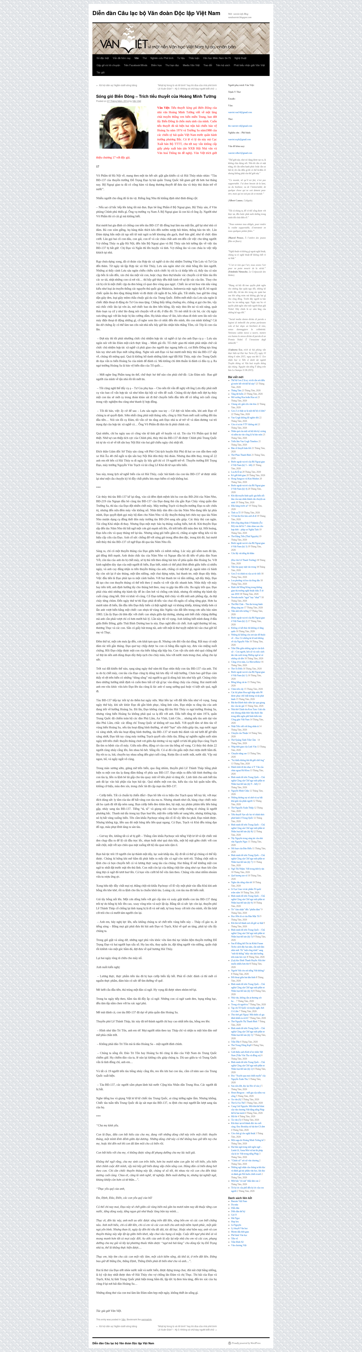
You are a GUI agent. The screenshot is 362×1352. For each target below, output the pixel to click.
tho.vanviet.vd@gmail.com (240, 126)
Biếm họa (156, 65)
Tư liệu (181, 58)
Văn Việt (136, 101)
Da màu (234, 1204)
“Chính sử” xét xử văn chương (245, 1160)
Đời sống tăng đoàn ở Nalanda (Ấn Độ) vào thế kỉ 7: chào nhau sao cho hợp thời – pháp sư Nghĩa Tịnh (247, 526)
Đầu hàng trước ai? (239, 506)
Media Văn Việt (191, 65)
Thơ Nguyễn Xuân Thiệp (242, 807)
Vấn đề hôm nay (122, 58)
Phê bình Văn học (239, 1235)
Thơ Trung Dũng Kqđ (241, 1045)
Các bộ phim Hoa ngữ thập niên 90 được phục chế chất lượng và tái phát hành (247, 695)
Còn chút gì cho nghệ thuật (243, 1133)
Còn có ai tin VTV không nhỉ (244, 424)
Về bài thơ (243, 516)
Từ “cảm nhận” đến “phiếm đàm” (246, 909)
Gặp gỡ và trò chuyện (108, 65)
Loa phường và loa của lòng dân (245, 580)
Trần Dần (235, 1041)
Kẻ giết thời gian (238, 475)
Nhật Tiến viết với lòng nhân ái (245, 726)
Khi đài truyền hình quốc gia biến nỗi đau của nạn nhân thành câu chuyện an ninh (248, 499)
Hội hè (234, 1116)
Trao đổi (207, 65)
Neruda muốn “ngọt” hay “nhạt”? (246, 597)
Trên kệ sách (223, 65)
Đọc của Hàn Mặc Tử (245, 916)
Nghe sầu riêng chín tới (241, 882)
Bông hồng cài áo (239, 682)
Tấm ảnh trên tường (240, 611)
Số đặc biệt (103, 58)
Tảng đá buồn (237, 394)
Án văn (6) (236, 1099)
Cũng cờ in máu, (246, 662)
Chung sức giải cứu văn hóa (243, 404)
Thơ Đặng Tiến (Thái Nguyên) (244, 536)
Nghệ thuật (240, 58)
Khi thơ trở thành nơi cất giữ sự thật (247, 923)
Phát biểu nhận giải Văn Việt (249, 65)
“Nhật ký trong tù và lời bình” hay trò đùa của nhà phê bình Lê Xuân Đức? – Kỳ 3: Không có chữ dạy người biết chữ (187, 86)
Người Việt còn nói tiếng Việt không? (248, 970)
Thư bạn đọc (172, 65)
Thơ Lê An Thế (238, 1103)
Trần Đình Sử (237, 1242)
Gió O (234, 1214)
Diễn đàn (235, 1208)
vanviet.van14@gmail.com (240, 112)
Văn (136, 58)
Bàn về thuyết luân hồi (241, 448)
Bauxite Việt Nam (239, 1201)
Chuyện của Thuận (239, 733)
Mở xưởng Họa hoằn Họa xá (244, 397)
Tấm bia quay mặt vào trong (243, 567)
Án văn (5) (236, 1120)
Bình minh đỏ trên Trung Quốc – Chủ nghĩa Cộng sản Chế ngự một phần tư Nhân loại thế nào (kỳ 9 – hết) (248, 780)
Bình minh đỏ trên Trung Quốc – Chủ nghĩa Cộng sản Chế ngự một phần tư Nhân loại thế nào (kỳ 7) (248, 858)
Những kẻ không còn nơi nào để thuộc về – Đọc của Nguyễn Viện (248, 638)
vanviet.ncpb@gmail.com (239, 139)
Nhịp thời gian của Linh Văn (244, 746)
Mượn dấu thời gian (240, 1231)
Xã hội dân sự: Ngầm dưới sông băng (116, 85)
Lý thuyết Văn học (239, 1228)
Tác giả (100, 72)
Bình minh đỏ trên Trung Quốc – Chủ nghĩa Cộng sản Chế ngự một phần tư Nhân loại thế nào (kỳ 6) (248, 899)
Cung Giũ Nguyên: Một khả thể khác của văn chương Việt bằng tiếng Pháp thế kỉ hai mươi (247, 1109)
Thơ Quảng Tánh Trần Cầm (244, 740)
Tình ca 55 (236, 512)
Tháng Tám (236, 390)
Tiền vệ (234, 1238)
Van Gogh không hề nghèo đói (245, 417)
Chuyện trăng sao (239, 753)
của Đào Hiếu (241, 848)
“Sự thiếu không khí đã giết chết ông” (248, 760)
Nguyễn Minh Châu (240, 790)
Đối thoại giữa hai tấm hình (243, 977)
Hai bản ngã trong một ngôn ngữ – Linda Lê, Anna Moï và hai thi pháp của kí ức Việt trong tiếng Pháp (247, 1150)
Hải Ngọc (235, 1218)
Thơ (145, 58)
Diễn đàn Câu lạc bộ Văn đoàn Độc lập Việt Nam (156, 13)
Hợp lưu (235, 1221)
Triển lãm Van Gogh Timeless (244, 441)
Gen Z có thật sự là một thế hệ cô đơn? (248, 411)
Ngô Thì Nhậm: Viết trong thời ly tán (247, 868)
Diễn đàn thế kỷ (238, 1211)
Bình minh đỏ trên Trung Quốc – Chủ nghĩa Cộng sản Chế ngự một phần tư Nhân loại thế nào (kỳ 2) (248, 1065)
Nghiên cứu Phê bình (161, 58)
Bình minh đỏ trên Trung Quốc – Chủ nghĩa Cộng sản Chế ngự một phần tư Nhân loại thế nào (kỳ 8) (248, 828)
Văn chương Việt (238, 1245)
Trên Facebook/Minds (135, 65)
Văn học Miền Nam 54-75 (217, 58)
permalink (146, 1319)
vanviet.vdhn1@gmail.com (240, 153)
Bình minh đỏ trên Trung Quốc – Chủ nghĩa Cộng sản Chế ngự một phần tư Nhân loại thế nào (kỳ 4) (248, 987)
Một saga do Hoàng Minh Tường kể (247, 1140)
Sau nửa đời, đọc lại (246, 1086)
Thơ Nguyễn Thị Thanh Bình (244, 1021)
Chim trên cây (237, 689)
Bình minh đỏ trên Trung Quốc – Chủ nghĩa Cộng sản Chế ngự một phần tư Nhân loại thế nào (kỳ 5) (248, 933)
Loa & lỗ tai (236, 472)
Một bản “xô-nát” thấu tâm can (244, 1181)
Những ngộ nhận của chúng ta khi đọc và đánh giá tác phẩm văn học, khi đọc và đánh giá (248, 1170)
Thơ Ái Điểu (236, 668)
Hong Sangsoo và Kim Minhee (245, 478)
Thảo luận (194, 58)
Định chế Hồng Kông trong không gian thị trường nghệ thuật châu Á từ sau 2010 (247, 590)
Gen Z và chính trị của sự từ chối (246, 573)
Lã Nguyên (236, 1225)
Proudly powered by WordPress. (246, 1343)
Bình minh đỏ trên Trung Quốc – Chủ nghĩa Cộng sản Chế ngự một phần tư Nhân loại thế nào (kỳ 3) (248, 1031)
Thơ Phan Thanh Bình (241, 455)
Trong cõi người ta (239, 1004)
